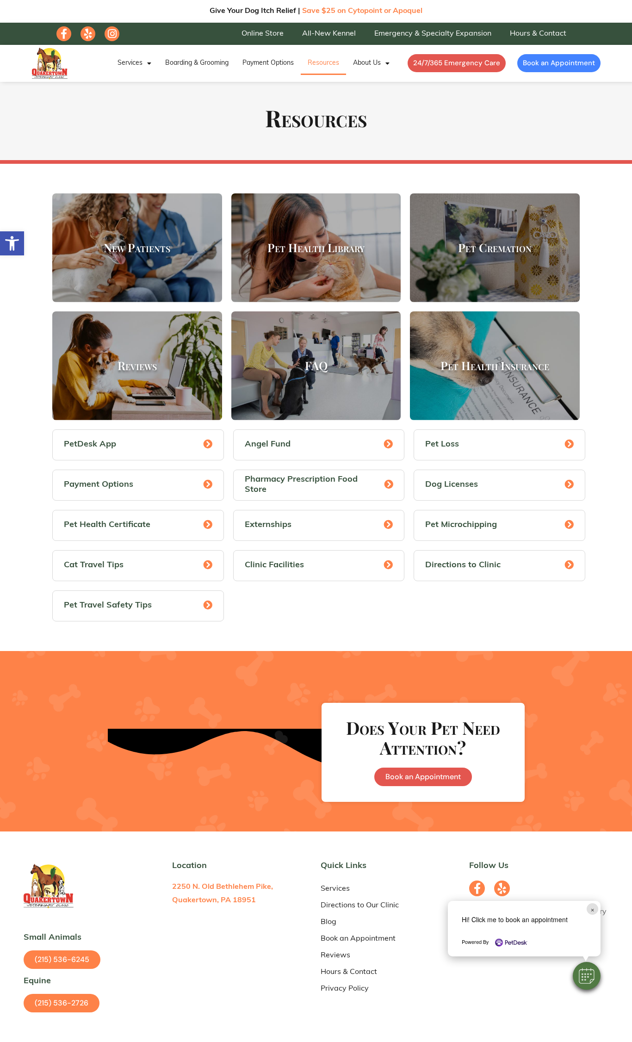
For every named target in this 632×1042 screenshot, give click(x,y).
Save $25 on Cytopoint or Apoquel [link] (362, 11)
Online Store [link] (263, 33)
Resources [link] (323, 63)
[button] (587, 976)
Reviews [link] (335, 955)
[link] (12, 243)
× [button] (592, 909)
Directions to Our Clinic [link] (360, 905)
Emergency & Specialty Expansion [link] (432, 33)
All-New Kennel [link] (329, 33)
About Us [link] (367, 63)
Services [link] (130, 63)
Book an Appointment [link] (358, 939)
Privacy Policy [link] (345, 988)
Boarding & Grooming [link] (197, 63)
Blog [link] (328, 922)
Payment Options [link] (268, 63)
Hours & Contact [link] (538, 33)
